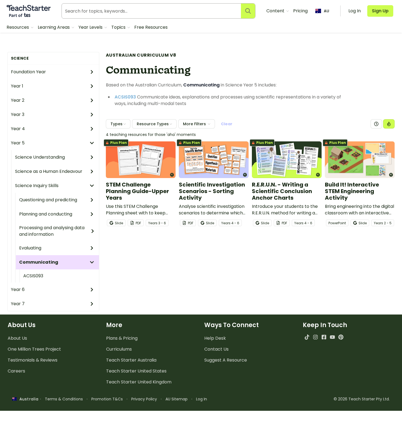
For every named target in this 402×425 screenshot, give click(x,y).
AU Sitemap (176, 399)
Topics (119, 27)
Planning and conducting (45, 214)
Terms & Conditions (64, 399)
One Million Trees (34, 349)
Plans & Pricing (122, 338)
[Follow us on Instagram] (315, 337)
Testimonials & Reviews (32, 360)
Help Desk (215, 338)
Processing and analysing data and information (52, 231)
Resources (18, 27)
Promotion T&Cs (107, 399)
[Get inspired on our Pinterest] (341, 337)
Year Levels (91, 27)
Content (276, 11)
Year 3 (17, 114)
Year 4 (18, 129)
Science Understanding (40, 157)
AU (326, 11)
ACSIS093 (33, 276)
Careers (16, 371)
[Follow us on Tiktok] (307, 337)
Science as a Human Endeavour (48, 171)
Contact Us (216, 349)
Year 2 (17, 100)
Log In (201, 399)
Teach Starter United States (136, 371)
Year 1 (17, 86)
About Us (17, 338)
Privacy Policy (144, 399)
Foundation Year (28, 72)
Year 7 (18, 304)
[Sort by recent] (376, 124)
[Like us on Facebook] (324, 337)
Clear (226, 124)
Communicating (38, 262)
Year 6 (18, 289)
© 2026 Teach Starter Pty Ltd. (362, 399)
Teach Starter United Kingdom (138, 382)
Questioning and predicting (48, 200)
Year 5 (18, 143)
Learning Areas (54, 27)
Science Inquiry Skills (37, 185)
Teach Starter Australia (131, 360)
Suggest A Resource (225, 360)
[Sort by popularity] (389, 124)
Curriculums (119, 349)
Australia (28, 399)
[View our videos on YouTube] (332, 337)
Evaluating (30, 248)
